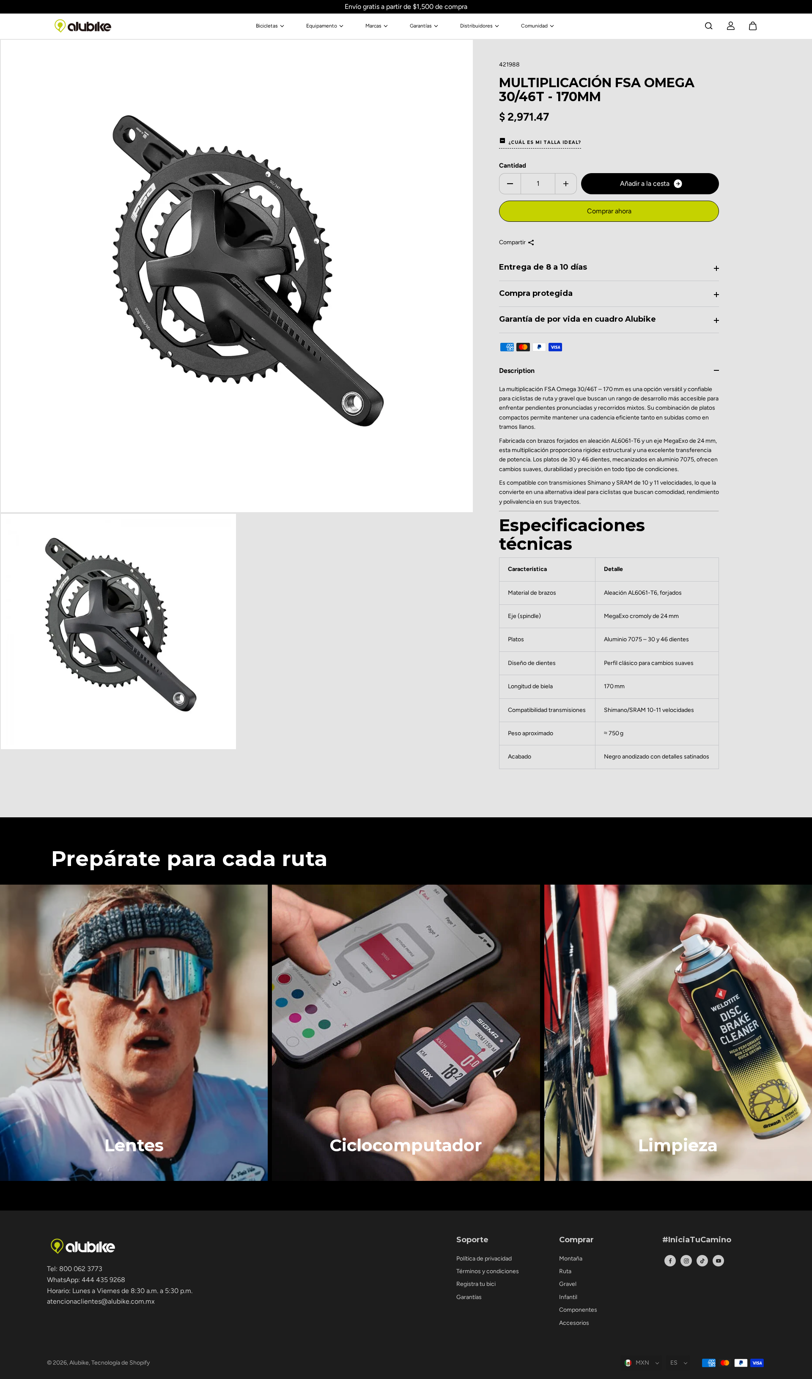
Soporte (472, 1240)
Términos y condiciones (487, 1271)
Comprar (576, 1240)
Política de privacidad (484, 1258)
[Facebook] (670, 1261)
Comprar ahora (609, 211)
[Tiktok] (702, 1261)
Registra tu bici (476, 1284)
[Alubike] (83, 26)
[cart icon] (753, 26)
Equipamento (321, 26)
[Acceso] (731, 26)
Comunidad (534, 26)
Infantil (568, 1297)
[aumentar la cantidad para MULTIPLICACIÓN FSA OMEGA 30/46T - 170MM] (566, 183)
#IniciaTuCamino (696, 1240)
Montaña (570, 1258)
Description (517, 371)
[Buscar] (709, 26)
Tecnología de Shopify (120, 1362)
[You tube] (718, 1261)
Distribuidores (476, 26)
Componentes (578, 1309)
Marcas (373, 26)
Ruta (565, 1271)
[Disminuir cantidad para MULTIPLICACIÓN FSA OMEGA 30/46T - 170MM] (510, 183)
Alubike (79, 1362)
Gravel (567, 1284)
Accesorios (574, 1323)
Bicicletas (267, 26)
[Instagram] (686, 1261)
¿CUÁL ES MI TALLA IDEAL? (544, 142)
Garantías (421, 26)
